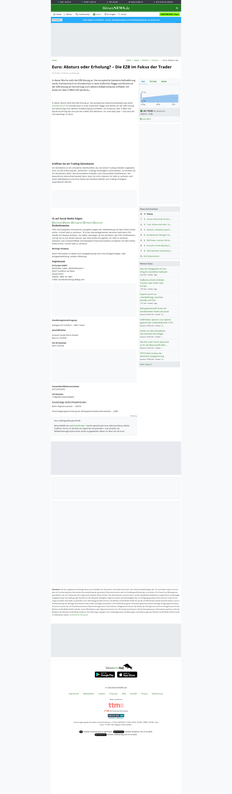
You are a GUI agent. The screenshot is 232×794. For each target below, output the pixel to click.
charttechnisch (58, 105)
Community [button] (84, 14)
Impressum (74, 693)
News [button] (98, 14)
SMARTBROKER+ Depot (170, 14)
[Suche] (177, 8)
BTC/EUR (164, 2)
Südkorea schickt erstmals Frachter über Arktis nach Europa (152, 282)
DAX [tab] (143, 81)
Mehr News (145, 364)
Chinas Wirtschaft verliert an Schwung (164, 219)
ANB (124, 693)
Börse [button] (69, 14)
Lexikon (101, 693)
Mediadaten (88, 693)
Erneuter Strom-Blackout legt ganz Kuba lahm (167, 245)
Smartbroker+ (79, 425)
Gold (136, 2)
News (136, 60)
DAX (65, 2)
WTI (113, 2)
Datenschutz (157, 693)
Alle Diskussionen (151, 256)
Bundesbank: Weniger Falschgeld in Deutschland (169, 235)
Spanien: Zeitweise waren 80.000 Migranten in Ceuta (170, 229)
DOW (90, 2)
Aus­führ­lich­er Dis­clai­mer (79, 615)
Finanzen (113, 693)
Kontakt (133, 693)
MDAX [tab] (164, 81)
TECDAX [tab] (153, 81)
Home (58, 14)
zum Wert (146, 119)
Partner (145, 60)
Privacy (144, 693)
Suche (123, 14)
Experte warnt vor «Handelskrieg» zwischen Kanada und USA (151, 297)
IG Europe (155, 60)
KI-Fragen (111, 14)
